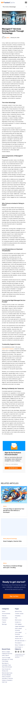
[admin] (3, 37)
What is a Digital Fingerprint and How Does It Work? (7, 653)
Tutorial (4, 622)
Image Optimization (19, 626)
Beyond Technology (12, 538)
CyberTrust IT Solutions (8, 348)
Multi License (18, 620)
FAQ (16, 617)
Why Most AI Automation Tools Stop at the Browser (7, 665)
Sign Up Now (14, 596)
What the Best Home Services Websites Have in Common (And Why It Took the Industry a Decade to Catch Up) (7, 677)
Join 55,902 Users (13, 468)
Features (4, 615)
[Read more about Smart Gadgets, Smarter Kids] (14, 527)
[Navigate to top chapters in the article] (26, 7)
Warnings (4, 624)
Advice (5, 506)
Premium (4, 620)
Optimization (5, 617)
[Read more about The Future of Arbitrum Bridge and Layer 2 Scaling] (14, 553)
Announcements (6, 613)
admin (7, 37)
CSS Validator (18, 624)
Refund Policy (18, 611)
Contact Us (18, 622)
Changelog (17, 615)
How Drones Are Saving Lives (6, 669)
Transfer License (19, 613)
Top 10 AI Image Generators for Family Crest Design (7, 659)
